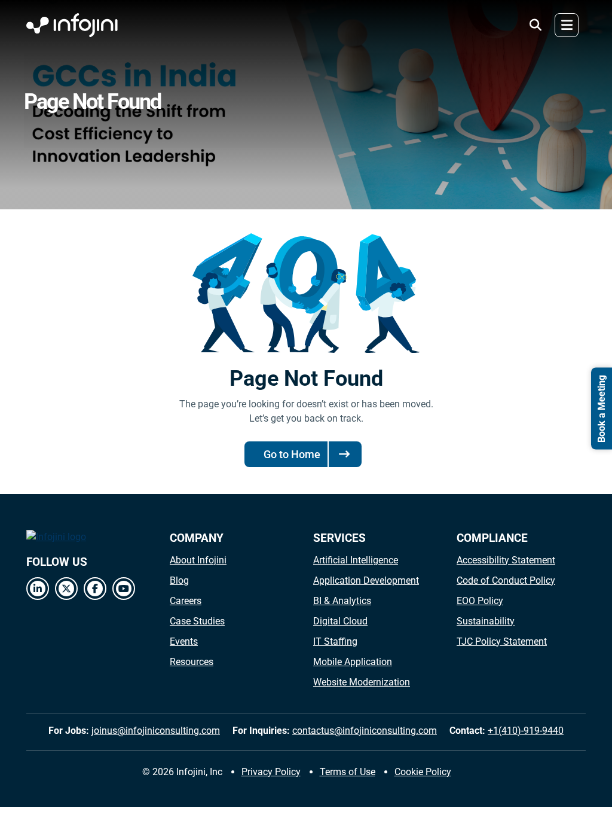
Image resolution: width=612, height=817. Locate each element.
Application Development (366, 580)
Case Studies (197, 621)
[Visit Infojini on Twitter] (66, 588)
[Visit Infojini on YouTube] (123, 588)
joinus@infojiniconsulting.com (155, 730)
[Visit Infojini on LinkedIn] (37, 588)
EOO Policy (480, 600)
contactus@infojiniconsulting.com (364, 730)
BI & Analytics (342, 600)
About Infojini (198, 560)
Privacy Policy (271, 772)
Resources (191, 661)
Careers (185, 600)
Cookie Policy (422, 772)
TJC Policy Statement (502, 641)
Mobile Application (352, 661)
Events (184, 641)
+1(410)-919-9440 (526, 730)
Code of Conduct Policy (506, 580)
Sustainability (486, 621)
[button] (535, 25)
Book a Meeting (601, 409)
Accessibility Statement (506, 560)
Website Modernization (361, 682)
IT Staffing (335, 641)
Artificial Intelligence (355, 560)
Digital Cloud (340, 621)
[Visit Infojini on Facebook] (95, 588)
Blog (179, 580)
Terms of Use (347, 772)
